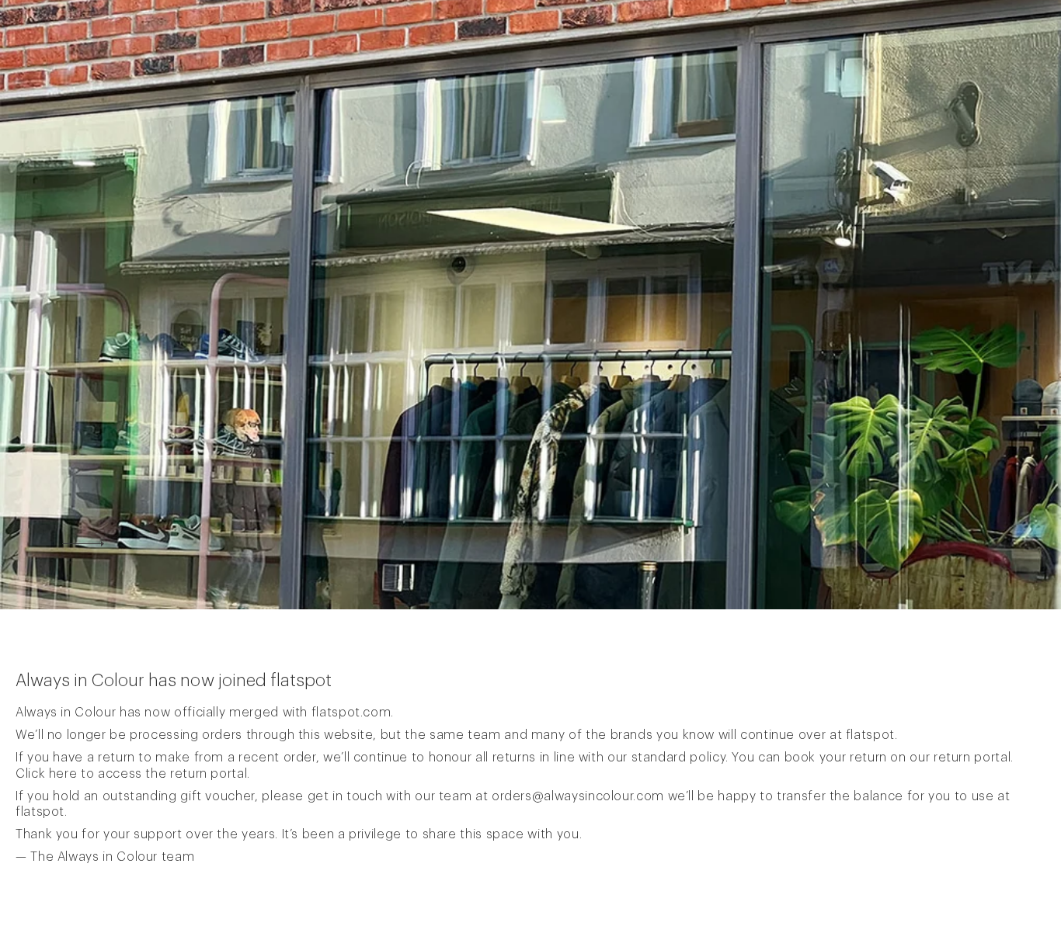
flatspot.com (351, 712)
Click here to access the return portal (131, 774)
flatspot (870, 735)
